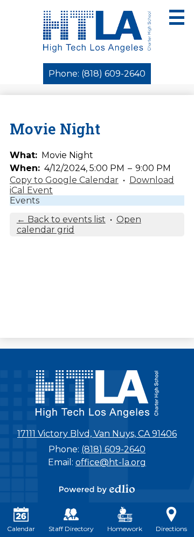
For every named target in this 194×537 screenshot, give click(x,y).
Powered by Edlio (97, 489)
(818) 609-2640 (113, 449)
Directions (171, 529)
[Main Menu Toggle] (177, 17)
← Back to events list (61, 219)
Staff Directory (71, 529)
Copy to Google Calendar (64, 180)
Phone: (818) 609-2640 (97, 74)
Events (24, 200)
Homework (124, 529)
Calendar (21, 529)
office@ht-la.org (110, 462)
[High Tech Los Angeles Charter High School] (97, 31)
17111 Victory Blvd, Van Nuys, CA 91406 (97, 434)
